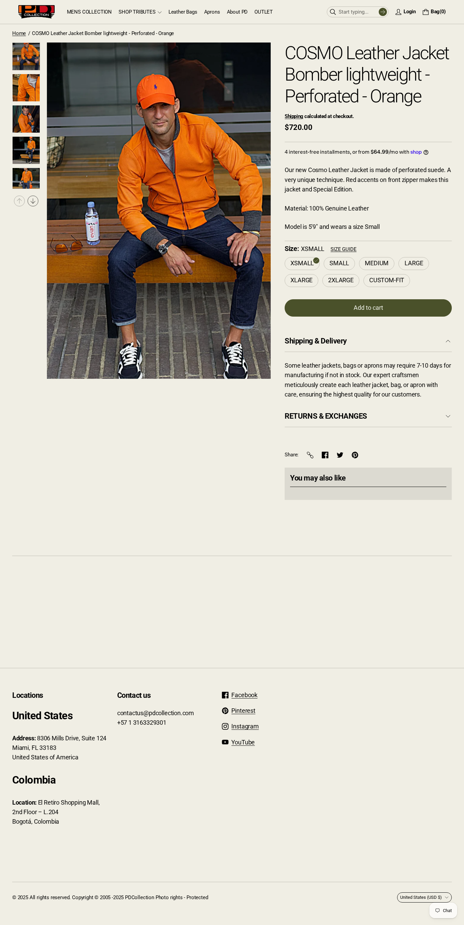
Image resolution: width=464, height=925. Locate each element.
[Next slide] (33, 201)
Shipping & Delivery (316, 341)
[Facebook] (325, 455)
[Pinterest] (354, 455)
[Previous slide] (19, 201)
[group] (26, 56)
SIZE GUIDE (343, 249)
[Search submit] (383, 12)
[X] (340, 455)
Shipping (294, 116)
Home (19, 33)
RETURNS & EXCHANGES (326, 416)
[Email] (310, 455)
